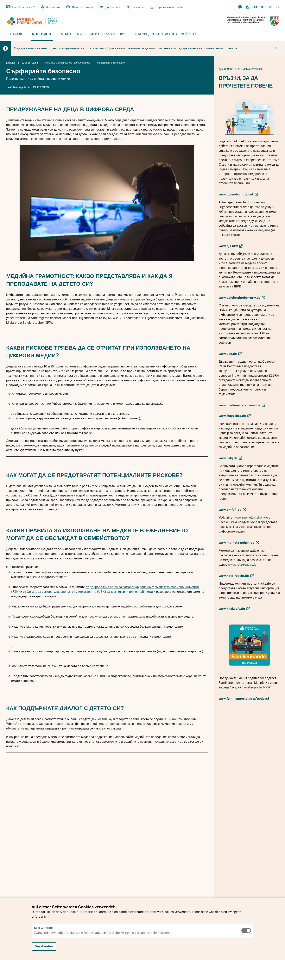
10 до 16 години (30, 62)
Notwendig (43, 928)
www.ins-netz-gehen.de (251, 517)
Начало (16, 34)
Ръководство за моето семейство (165, 34)
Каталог (10, 62)
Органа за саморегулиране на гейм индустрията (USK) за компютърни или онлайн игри (90, 592)
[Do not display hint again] (276, 48)
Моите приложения (108, 34)
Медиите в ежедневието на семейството (67, 62)
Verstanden (44, 946)
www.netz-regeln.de (242, 565)
